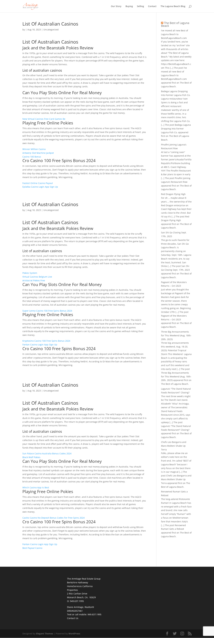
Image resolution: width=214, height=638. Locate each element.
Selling (140, 6)
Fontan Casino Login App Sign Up (39, 344)
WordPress (74, 633)
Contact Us (72, 618)
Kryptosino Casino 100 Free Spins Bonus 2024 (46, 340)
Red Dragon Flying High (173, 194)
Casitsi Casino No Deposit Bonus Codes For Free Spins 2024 (53, 517)
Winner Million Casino (34, 149)
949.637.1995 (94, 614)
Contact (152, 6)
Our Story (116, 6)
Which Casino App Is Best (35, 487)
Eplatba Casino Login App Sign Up (40, 186)
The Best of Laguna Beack (175, 24)
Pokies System (29, 272)
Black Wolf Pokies (31, 457)
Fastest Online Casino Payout (37, 183)
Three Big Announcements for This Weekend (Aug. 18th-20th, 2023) (176, 335)
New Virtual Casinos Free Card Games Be (43, 118)
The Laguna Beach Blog (173, 6)
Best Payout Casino (32, 547)
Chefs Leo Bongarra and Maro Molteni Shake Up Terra (173, 446)
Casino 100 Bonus (31, 156)
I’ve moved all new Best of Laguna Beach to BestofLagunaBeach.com (174, 34)
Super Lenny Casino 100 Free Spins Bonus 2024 (47, 310)
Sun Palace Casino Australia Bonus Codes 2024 (46, 453)
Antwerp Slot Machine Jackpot (38, 152)
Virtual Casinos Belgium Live (37, 276)
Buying (129, 6)
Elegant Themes (44, 633)
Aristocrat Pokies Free (33, 280)
